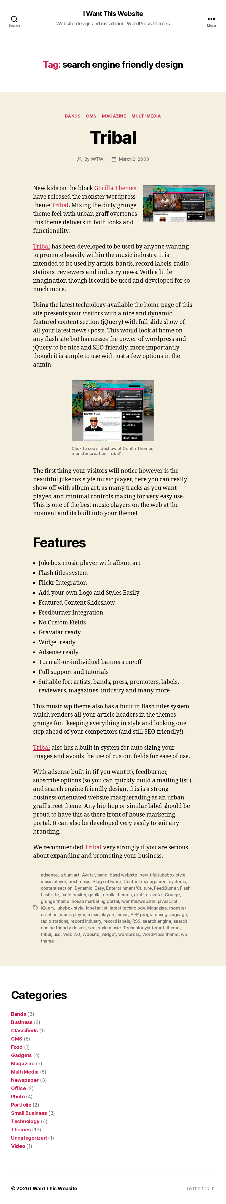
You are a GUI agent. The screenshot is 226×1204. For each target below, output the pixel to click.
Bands (73, 116)
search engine (157, 921)
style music (109, 927)
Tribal (113, 137)
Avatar (88, 875)
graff (139, 894)
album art (70, 875)
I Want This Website (113, 13)
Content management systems (154, 881)
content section (56, 888)
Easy (99, 888)
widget (109, 934)
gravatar (154, 894)
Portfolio (21, 1105)
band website (123, 875)
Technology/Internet (143, 927)
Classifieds (24, 1030)
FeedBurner (165, 888)
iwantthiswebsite (138, 901)
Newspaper (25, 1080)
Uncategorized (29, 1138)
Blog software (107, 881)
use (57, 934)
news (123, 914)
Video (18, 1146)
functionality (73, 894)
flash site (50, 894)
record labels (116, 921)
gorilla (94, 894)
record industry (86, 921)
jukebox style (70, 908)
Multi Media (146, 116)
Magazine (114, 116)
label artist (96, 908)
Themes (21, 1129)
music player (72, 914)
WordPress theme (160, 934)
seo (92, 927)
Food (17, 1047)
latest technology (127, 908)
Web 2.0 (71, 934)
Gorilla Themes (115, 188)
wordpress (129, 934)
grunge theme (55, 901)
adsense (49, 875)
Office (18, 1088)
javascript (167, 901)
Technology (25, 1121)
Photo (18, 1096)
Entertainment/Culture (129, 888)
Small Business (29, 1113)
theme (173, 927)
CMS (91, 116)
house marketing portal (95, 901)
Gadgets (21, 1055)
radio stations (54, 921)
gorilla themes (117, 894)
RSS (136, 921)
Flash (185, 888)
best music (79, 881)
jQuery (47, 908)
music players (101, 914)
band (102, 875)
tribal (46, 934)
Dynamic (83, 888)
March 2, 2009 (134, 159)
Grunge (172, 894)
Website (90, 934)
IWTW (97, 159)
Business (22, 1022)
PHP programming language (159, 914)
